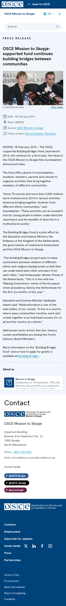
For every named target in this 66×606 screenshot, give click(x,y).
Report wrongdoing (14, 593)
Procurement (11, 581)
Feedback (9, 599)
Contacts (10, 524)
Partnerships (12, 560)
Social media (12, 546)
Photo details (57, 107)
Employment (12, 532)
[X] (26, 546)
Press (7, 553)
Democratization (34, 133)
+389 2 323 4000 (22, 452)
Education (50, 133)
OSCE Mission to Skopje (19, 14)
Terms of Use (11, 575)
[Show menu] (59, 13)
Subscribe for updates (18, 539)
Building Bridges (28, 356)
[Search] (57, 26)
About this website (14, 587)
